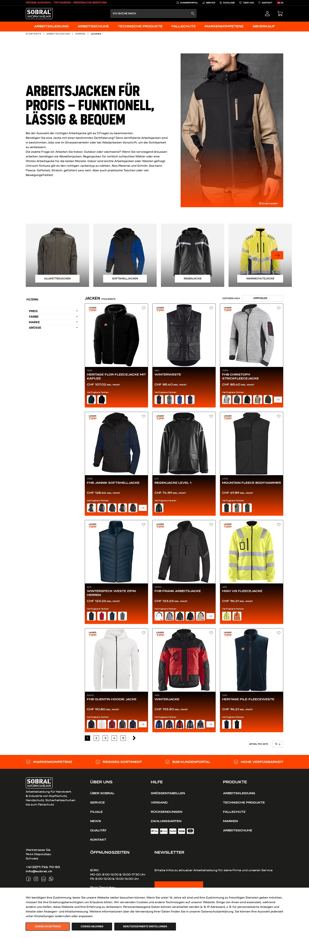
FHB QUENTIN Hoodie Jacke (111, 699)
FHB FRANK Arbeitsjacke (177, 591)
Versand (159, 802)
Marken (230, 821)
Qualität (98, 830)
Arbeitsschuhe (237, 830)
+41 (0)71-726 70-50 (43, 867)
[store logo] (39, 13)
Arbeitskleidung (58, 34)
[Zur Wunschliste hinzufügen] (143, 308)
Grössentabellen (168, 793)
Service (97, 802)
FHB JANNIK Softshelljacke (113, 483)
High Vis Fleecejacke (242, 591)
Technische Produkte (244, 802)
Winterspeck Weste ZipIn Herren (111, 593)
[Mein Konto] (267, 13)
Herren (80, 34)
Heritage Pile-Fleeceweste (248, 699)
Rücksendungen (166, 812)
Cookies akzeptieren (48, 926)
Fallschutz (234, 812)
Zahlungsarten (166, 821)
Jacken (96, 34)
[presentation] (277, 255)
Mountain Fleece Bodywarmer (251, 483)
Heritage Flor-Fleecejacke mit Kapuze (116, 376)
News (95, 821)
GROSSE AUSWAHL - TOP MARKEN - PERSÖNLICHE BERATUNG (66, 2)
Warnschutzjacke (260, 278)
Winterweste (167, 374)
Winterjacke (166, 699)
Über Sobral (102, 793)
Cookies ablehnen (92, 926)
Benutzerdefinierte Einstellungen (145, 926)
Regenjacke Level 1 (172, 483)
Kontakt (98, 840)
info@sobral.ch (39, 871)
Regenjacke (193, 278)
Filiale (96, 812)
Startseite (33, 34)
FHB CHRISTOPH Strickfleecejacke (240, 376)
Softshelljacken (125, 278)
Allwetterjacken (57, 278)
